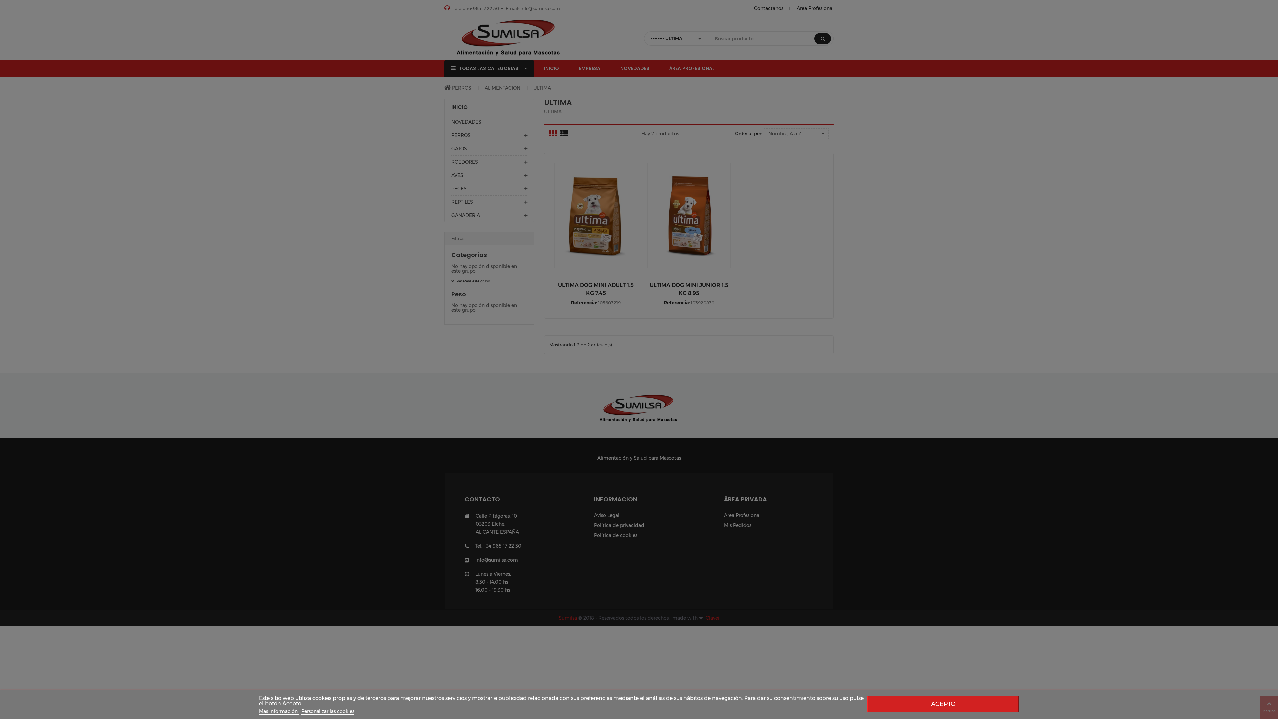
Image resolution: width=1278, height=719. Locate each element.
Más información (279, 711)
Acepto (943, 704)
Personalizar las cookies (327, 711)
